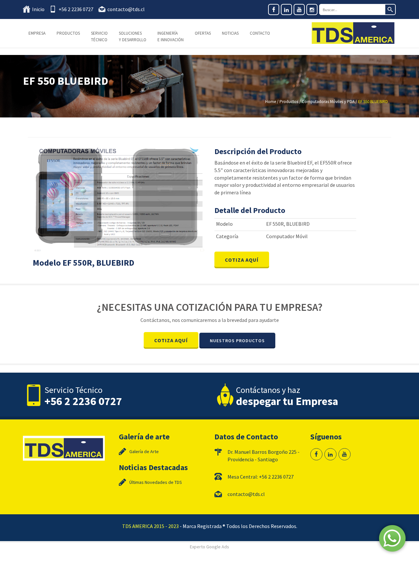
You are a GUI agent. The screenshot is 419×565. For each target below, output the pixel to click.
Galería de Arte (144, 451)
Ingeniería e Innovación (170, 36)
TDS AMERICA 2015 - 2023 (150, 526)
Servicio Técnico (99, 36)
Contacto (260, 33)
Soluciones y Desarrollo (132, 36)
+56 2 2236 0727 (76, 9)
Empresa (37, 33)
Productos (68, 33)
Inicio (38, 9)
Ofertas (203, 33)
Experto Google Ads (209, 547)
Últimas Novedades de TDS (155, 482)
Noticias (230, 33)
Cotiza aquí (242, 259)
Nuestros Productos (237, 341)
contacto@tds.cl (126, 9)
